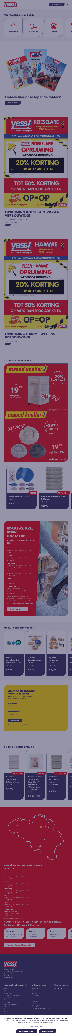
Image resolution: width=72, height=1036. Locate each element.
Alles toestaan (47, 1031)
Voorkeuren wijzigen (36, 1027)
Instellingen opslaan (26, 1031)
